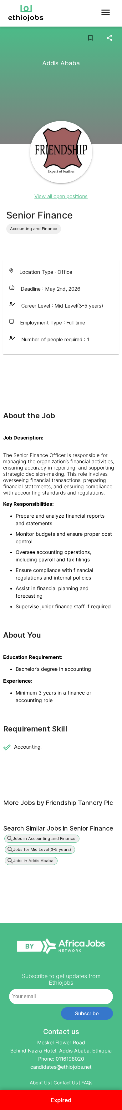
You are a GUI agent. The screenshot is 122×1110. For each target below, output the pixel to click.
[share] (109, 37)
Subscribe (87, 1013)
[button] (33, 229)
